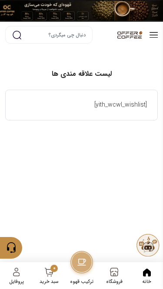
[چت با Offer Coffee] (148, 245)
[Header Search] (17, 35)
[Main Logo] (120, 34)
